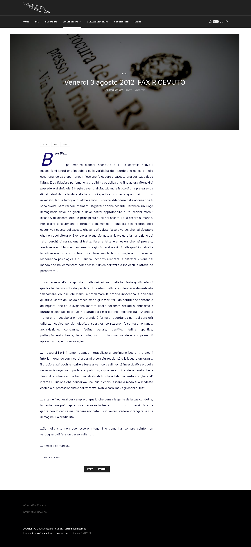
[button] (72, 22)
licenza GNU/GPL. (82, 533)
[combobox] (226, 21)
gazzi (65, 144)
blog (45, 144)
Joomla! (27, 533)
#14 (55, 144)
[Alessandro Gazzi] (37, 7)
